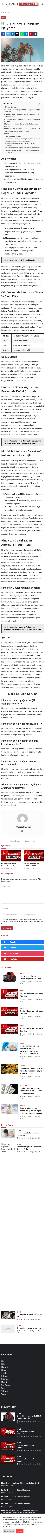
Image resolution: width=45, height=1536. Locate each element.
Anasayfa (4, 12)
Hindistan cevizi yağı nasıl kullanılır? (19, 141)
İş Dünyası (5, 1379)
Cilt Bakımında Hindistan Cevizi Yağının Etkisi (21, 114)
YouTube (13, 959)
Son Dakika (5, 1385)
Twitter (13, 948)
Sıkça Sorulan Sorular (12, 136)
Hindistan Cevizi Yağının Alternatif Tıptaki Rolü (22, 128)
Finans (3, 1370)
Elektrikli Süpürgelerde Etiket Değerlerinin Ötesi (30, 977)
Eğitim (3, 1364)
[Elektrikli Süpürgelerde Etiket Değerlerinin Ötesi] (9, 977)
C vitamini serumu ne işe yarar (29, 1328)
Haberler (4, 1376)
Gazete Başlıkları (23, 827)
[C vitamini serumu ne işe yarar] (8, 1329)
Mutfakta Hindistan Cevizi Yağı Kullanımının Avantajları (21, 125)
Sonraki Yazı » (30, 841)
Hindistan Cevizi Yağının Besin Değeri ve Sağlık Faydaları (22, 111)
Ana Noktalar (12, 107)
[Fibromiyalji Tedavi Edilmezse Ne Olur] (8, 1315)
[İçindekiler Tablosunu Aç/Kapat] (38, 104)
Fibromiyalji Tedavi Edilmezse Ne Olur (29, 1315)
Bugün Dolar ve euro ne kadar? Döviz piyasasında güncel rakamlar (31, 1090)
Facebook (14, 942)
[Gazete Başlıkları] (22, 4)
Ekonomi (4, 1367)
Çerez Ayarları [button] (9, 1531)
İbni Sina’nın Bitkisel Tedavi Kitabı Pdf (28, 1134)
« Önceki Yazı (15, 841)
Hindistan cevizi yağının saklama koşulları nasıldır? (21, 144)
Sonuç (6, 134)
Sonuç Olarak (11, 117)
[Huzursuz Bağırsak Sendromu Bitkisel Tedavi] (8, 1225)
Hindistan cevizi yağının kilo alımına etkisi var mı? (24, 147)
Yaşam (3, 1394)
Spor (3, 1388)
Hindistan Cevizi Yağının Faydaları (18, 131)
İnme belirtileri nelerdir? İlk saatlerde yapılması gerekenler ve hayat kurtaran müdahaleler (31, 1050)
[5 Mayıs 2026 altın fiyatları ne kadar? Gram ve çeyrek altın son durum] (9, 1069)
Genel (3, 1373)
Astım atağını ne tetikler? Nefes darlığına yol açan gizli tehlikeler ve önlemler (31, 1110)
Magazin (4, 1382)
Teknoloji (4, 1391)
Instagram (14, 953)
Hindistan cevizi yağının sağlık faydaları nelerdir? (23, 139)
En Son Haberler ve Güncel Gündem (31, 995)
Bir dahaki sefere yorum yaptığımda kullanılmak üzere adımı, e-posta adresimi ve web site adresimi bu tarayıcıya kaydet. (22, 921)
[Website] (22, 831)
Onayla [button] (19, 1531)
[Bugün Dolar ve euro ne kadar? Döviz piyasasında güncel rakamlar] (9, 1089)
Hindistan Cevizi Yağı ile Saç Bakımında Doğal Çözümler (22, 120)
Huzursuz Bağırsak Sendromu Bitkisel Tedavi (29, 1148)
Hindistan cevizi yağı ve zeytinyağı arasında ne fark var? (23, 151)
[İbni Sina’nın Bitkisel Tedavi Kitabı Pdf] (8, 1133)
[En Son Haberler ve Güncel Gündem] (11, 855)
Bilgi (11, 12)
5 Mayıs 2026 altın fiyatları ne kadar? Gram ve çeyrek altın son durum (31, 1070)
